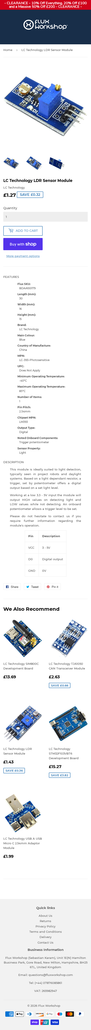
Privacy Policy (45, 926)
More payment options (23, 256)
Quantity (10, 208)
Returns (45, 921)
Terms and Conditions (45, 931)
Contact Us (45, 942)
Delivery (45, 937)
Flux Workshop (49, 1005)
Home (7, 50)
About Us (45, 915)
